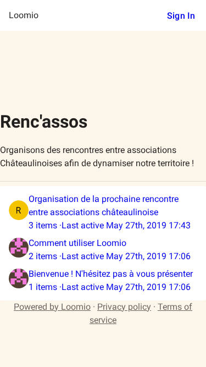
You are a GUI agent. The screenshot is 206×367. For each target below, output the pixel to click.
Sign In (181, 15)
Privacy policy (124, 307)
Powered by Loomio (52, 307)
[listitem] (103, 212)
